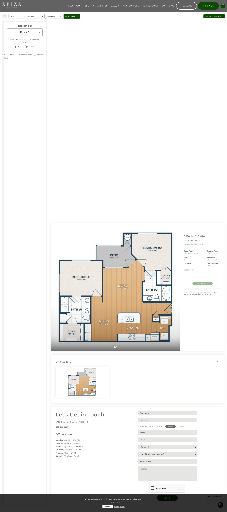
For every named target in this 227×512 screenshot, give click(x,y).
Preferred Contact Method (152, 426)
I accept (107, 507)
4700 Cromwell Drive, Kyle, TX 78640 (72, 422)
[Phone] (222, 6)
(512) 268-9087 (62, 427)
